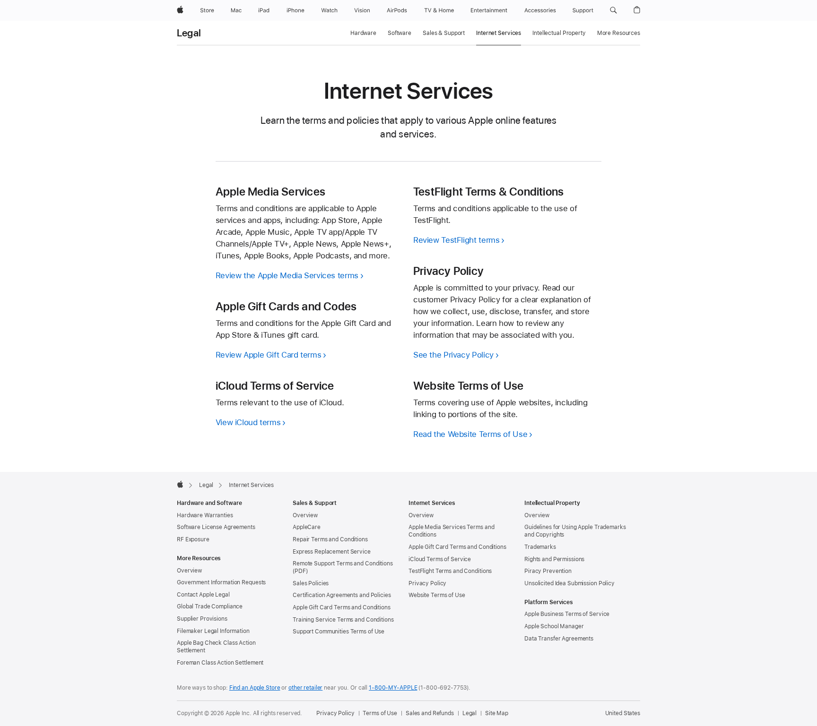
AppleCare (307, 527)
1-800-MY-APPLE (393, 687)
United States (622, 713)
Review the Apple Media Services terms (287, 275)
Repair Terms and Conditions (330, 539)
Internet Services (498, 33)
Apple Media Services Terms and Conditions (451, 531)
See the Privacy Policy (453, 354)
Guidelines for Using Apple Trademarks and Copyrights (575, 531)
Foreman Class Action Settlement (220, 662)
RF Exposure (193, 539)
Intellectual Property (558, 33)
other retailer (305, 687)
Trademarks (540, 547)
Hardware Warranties (205, 515)
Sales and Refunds (430, 713)
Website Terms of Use (436, 595)
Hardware (363, 33)
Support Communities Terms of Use (338, 631)
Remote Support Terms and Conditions (343, 563)
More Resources (618, 33)
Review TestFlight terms (456, 240)
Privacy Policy (427, 583)
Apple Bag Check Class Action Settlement (216, 647)
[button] (613, 10)
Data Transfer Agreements (558, 638)
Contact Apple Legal (203, 594)
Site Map (496, 713)
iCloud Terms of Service (439, 559)
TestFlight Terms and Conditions (450, 571)
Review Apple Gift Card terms (269, 354)
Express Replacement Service (332, 551)
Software (399, 33)
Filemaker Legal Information (213, 631)
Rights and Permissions (554, 559)
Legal (189, 33)
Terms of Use (380, 713)
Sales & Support (444, 33)
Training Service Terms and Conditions (343, 619)
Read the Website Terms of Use (470, 434)
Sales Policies (311, 583)
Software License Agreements (216, 527)
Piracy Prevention (548, 571)
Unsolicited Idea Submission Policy (569, 583)
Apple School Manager (554, 626)
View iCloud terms (248, 422)
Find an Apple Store (254, 687)
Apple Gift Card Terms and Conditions (342, 607)
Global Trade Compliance (210, 606)
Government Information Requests (221, 582)
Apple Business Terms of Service (566, 614)
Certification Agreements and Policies (342, 595)
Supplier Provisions (202, 618)
